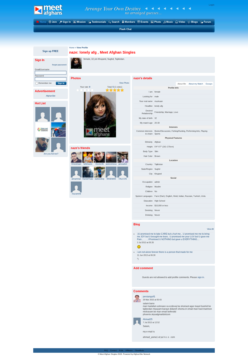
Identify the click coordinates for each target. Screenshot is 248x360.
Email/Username (42, 69)
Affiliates (129, 350)
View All (210, 229)
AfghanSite (50, 96)
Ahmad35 (148, 319)
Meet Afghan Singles (108, 354)
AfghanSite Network (141, 354)
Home (71, 48)
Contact (113, 350)
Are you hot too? (51, 154)
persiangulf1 (149, 296)
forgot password (59, 65)
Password (39, 76)
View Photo (124, 83)
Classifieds (139, 350)
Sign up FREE (50, 51)
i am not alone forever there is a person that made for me (165, 252)
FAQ (106, 350)
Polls (121, 350)
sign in (201, 277)
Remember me (45, 83)
